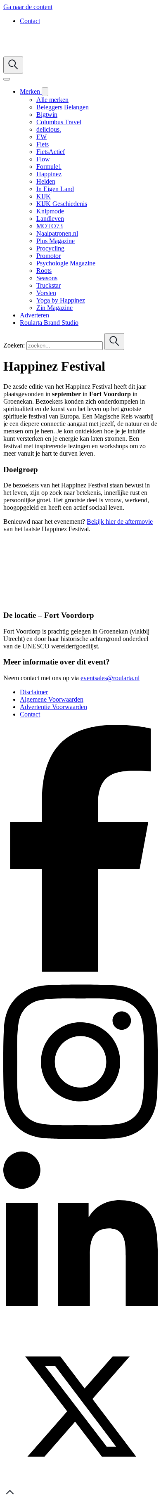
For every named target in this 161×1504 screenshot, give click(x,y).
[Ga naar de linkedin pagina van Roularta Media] (80, 1325)
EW (41, 136)
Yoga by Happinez (60, 300)
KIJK (43, 196)
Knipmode (50, 211)
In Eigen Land (55, 188)
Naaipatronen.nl (57, 233)
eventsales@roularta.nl (110, 677)
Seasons (46, 277)
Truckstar (48, 285)
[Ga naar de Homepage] (54, 52)
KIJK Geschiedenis (61, 203)
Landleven (50, 218)
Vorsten (46, 292)
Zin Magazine (54, 307)
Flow (43, 159)
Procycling (50, 248)
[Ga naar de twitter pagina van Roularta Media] (80, 1481)
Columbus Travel (58, 121)
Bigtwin (46, 114)
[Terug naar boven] (10, 1496)
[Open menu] (6, 79)
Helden (45, 181)
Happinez (49, 173)
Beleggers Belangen (62, 107)
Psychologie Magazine (65, 263)
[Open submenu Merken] (45, 91)
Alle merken (52, 99)
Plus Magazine (55, 240)
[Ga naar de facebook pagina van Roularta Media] (80, 969)
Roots (44, 270)
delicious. (48, 129)
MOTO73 (49, 225)
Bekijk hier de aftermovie (120, 521)
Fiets (42, 144)
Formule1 (49, 166)
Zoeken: (14, 345)
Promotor (48, 255)
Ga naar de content (27, 6)
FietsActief (50, 151)
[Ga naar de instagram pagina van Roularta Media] (80, 1147)
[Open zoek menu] (13, 65)
